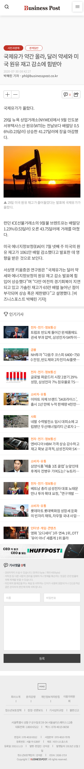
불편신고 (74, 710)
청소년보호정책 (13, 710)
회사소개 (15, 696)
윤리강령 (30, 696)
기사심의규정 (56, 710)
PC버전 (41, 686)
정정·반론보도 (35, 710)
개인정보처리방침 (50, 696)
